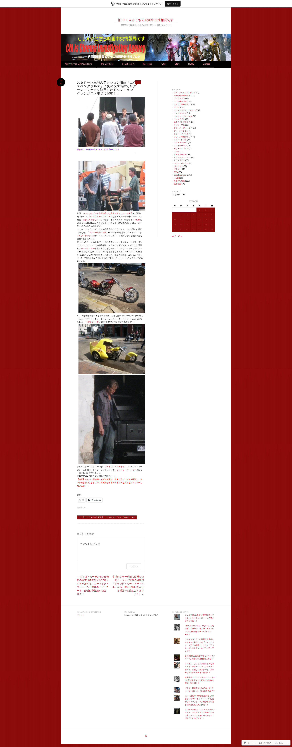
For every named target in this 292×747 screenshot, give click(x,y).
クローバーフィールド (183, 128)
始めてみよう (172, 4)
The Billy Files (107, 64)
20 (187, 224)
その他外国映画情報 (182, 95)
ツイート (80, 615)
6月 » (180, 236)
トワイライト (179, 160)
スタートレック (180, 140)
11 (175, 220)
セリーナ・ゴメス (181, 149)
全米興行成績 (179, 181)
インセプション (180, 113)
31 (212, 229)
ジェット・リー (88, 248)
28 (193, 229)
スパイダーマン (180, 145)
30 (206, 229)
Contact (206, 64)
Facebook (147, 64)
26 (181, 229)
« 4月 (174, 236)
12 (181, 220)
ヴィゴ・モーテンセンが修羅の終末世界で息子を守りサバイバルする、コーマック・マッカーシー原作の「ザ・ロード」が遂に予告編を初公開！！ (93, 585)
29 (199, 229)
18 (175, 224)
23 (206, 224)
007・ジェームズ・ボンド (184, 93)
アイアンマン (179, 98)
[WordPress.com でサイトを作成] (146, 736)
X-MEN (177, 178)
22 (199, 224)
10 (212, 215)
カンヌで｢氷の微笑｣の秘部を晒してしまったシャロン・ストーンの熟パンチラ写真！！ (199, 618)
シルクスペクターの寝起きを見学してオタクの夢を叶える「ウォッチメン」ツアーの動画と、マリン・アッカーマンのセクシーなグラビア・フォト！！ (199, 645)
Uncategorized (129, 517)
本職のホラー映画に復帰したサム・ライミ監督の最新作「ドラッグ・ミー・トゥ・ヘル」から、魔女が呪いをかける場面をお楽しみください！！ (128, 585)
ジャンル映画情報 (181, 137)
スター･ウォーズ (181, 143)
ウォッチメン (179, 119)
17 (212, 220)
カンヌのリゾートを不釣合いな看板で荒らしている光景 (107, 213)
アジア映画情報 (180, 101)
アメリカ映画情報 (95, 517)
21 (193, 224)
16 (206, 220)
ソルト (176, 151)
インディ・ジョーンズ (183, 116)
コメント (134, 566)
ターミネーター (180, 154)
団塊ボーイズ (93, 322)
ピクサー (177, 169)
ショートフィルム (181, 134)
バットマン (178, 166)
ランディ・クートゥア (126, 470)
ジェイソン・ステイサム (115, 466)
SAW (176, 172)
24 (212, 224)
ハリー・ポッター (181, 163)
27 (187, 229)
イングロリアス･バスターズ (185, 110)
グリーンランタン (181, 131)
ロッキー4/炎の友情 (97, 232)
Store (177, 64)
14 (193, 220)
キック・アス (179, 125)
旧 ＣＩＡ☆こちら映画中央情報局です (146, 20)
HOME (191, 64)
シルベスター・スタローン (101, 216)
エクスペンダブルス (92, 220)
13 (187, 220)
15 (199, 220)
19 (181, 224)
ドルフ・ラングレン (86, 236)
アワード (177, 107)
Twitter (163, 64)
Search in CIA (128, 64)
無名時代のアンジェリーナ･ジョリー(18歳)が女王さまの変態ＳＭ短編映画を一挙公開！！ (200, 680)
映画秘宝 (177, 184)
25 (175, 229)
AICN (137, 220)
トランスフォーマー (182, 157)
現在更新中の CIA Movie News (78, 64)
